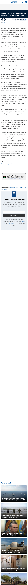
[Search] (22, 2)
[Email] (18, 19)
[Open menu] (2, 2)
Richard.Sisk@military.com (9, 164)
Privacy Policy (11, 223)
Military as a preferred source (14, 178)
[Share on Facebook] (13, 19)
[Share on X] (15, 19)
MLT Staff (3, 22)
